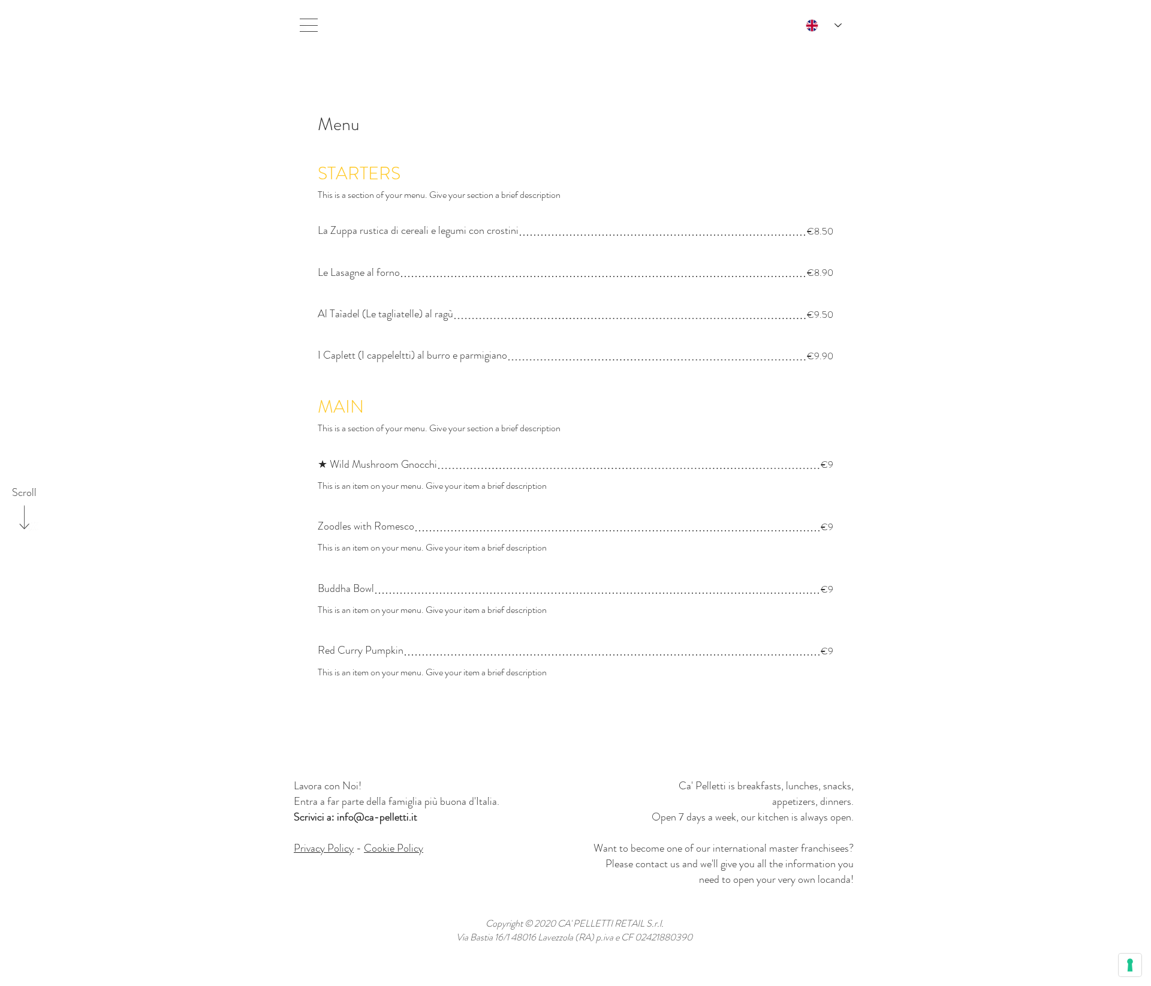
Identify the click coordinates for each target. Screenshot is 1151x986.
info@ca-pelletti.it (377, 817)
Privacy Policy (324, 848)
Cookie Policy (393, 848)
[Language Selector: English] (817, 25)
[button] (309, 25)
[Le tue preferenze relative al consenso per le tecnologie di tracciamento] (1130, 965)
